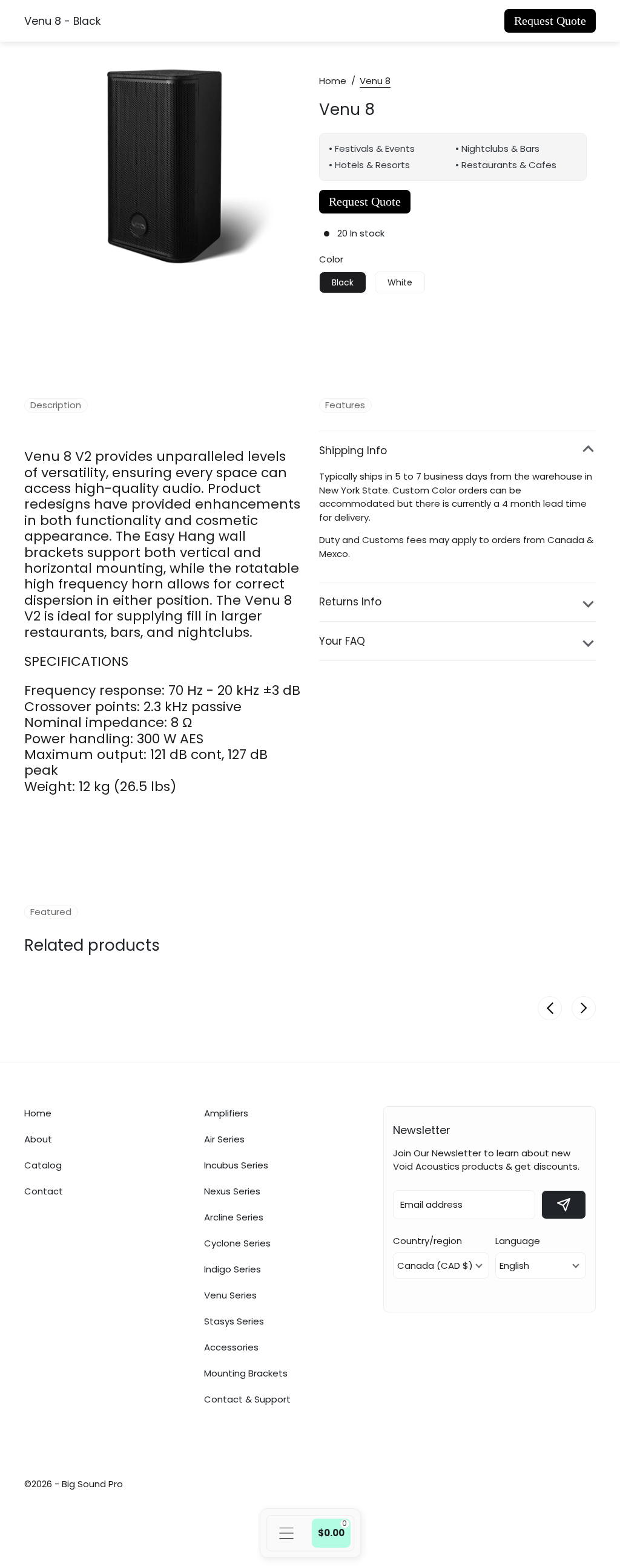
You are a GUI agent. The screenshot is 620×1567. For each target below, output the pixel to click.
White (400, 282)
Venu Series (230, 1294)
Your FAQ (342, 641)
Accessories (231, 1347)
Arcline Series (233, 1216)
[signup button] (563, 1204)
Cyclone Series (237, 1242)
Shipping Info (353, 450)
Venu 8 (347, 108)
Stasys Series (234, 1321)
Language (517, 1240)
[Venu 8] (167, 171)
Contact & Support (247, 1399)
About (38, 1138)
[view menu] (286, 1533)
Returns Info (350, 602)
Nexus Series (232, 1190)
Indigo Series (232, 1268)
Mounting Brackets (246, 1373)
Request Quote (550, 20)
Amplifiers (226, 1112)
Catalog (43, 1164)
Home (332, 80)
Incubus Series (236, 1164)
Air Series (224, 1138)
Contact (43, 1190)
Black (343, 282)
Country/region (427, 1240)
